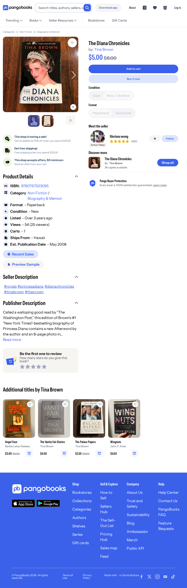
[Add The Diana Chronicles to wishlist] (72, 42)
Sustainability (138, 515)
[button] (40, 177)
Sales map (108, 548)
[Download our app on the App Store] (23, 503)
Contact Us (167, 501)
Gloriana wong (119, 136)
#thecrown (34, 292)
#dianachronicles (59, 286)
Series (77, 534)
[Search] (87, 7)
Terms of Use (68, 576)
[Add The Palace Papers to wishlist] (100, 404)
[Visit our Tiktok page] (173, 576)
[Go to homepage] (17, 7)
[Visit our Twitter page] (149, 576)
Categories (9, 31)
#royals (10, 286)
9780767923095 (35, 186)
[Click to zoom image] (40, 74)
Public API (135, 548)
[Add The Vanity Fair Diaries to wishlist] (65, 404)
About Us (134, 492)
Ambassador (137, 531)
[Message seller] (155, 138)
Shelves (78, 526)
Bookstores (96, 20)
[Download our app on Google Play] (48, 503)
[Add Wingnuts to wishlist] (135, 404)
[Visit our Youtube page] (165, 576)
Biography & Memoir (48, 31)
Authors (79, 518)
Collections (81, 501)
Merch (132, 540)
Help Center (168, 492)
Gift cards (80, 543)
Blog (130, 523)
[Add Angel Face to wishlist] (30, 404)
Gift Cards (119, 20)
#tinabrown (14, 292)
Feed (104, 556)
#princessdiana (30, 286)
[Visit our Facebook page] (141, 576)
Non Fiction (26, 31)
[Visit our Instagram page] (157, 576)
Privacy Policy (87, 576)
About (132, 7)
